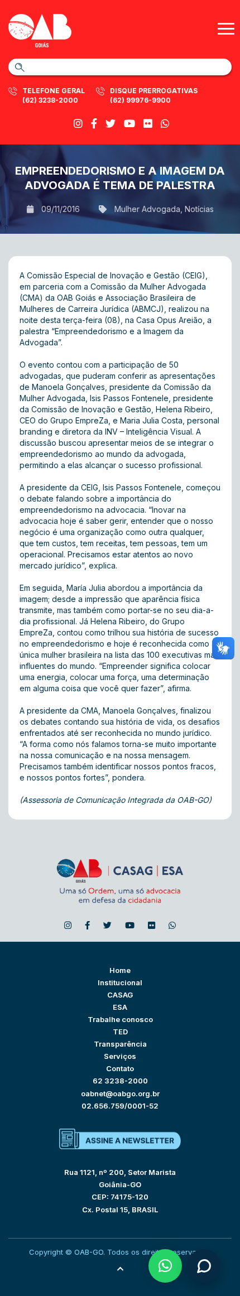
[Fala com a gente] (203, 1266)
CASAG (120, 994)
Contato (120, 1068)
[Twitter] (110, 123)
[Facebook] (94, 123)
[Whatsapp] (165, 123)
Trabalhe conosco (120, 1019)
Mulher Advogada (147, 209)
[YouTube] (129, 123)
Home (120, 970)
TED (120, 1031)
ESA (120, 1007)
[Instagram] (78, 123)
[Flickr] (147, 123)
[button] (165, 1266)
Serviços (120, 1056)
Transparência (120, 1043)
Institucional (120, 982)
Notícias (199, 209)
